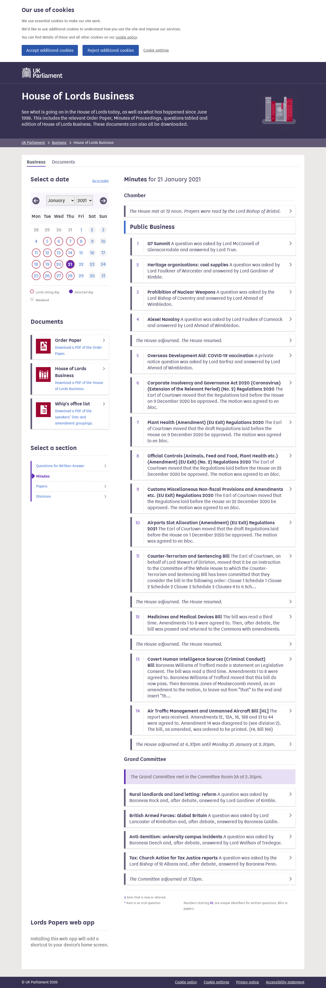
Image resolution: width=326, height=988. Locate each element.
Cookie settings (156, 50)
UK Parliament (33, 143)
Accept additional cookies (49, 50)
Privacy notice (247, 982)
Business (59, 143)
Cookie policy (186, 982)
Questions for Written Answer (60, 466)
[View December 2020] (36, 200)
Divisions (43, 496)
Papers (41, 486)
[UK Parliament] (42, 72)
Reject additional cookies (111, 50)
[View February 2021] (103, 200)
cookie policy (126, 37)
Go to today (100, 181)
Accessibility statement (285, 982)
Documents (63, 162)
